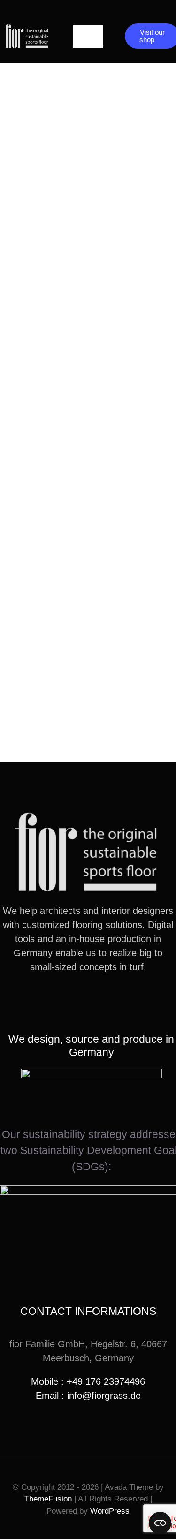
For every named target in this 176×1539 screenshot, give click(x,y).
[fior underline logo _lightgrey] (27, 28)
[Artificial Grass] (88, 104)
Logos (44, 325)
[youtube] (88, 1001)
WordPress (110, 1511)
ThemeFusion (48, 1498)
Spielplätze (58, 669)
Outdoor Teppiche (78, 165)
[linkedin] (103, 1001)
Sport (42, 497)
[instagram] (73, 1001)
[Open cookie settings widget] (160, 1523)
